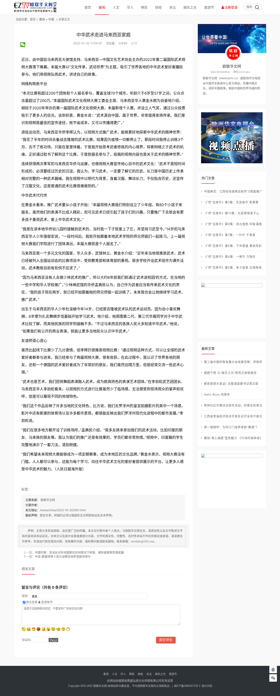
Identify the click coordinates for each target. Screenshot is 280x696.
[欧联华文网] (36, 12)
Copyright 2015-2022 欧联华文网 (87, 685)
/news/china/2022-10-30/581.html (63, 510)
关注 (172, 7)
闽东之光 (190, 7)
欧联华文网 (47, 500)
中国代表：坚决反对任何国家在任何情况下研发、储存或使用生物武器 (79, 552)
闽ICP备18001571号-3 (187, 685)
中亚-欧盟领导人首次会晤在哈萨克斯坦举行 (63, 556)
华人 (130, 7)
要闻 (102, 7)
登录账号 (46, 602)
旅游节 (209, 7)
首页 (87, 7)
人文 (116, 7)
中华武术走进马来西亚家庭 (103, 34)
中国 (51, 19)
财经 (158, 7)
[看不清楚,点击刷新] (53, 640)
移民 (144, 7)
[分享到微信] (24, 44)
